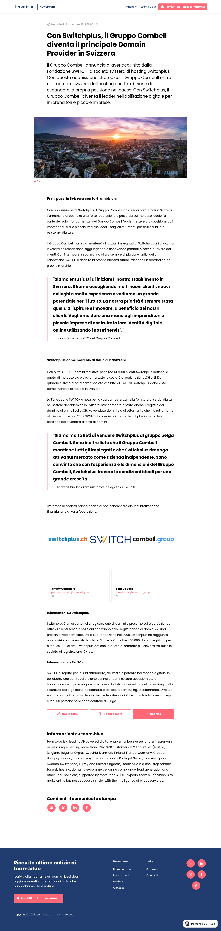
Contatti (118, 888)
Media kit (119, 881)
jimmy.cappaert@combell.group (70, 592)
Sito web (152, 869)
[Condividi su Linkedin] (75, 808)
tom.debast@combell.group (133, 592)
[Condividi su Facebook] (87, 808)
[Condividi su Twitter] (63, 808)
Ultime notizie (122, 869)
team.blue (147, 6)
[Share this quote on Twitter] (182, 305)
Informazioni (121, 875)
